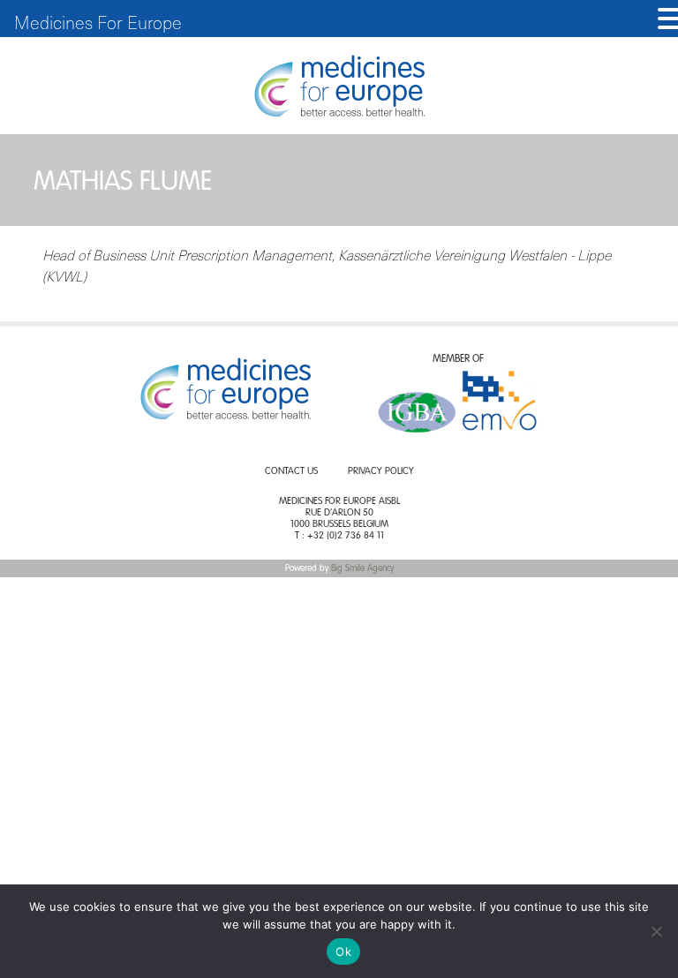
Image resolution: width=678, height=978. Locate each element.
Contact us (291, 472)
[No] (656, 931)
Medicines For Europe (98, 22)
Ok (343, 951)
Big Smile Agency (362, 568)
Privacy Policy (381, 472)
